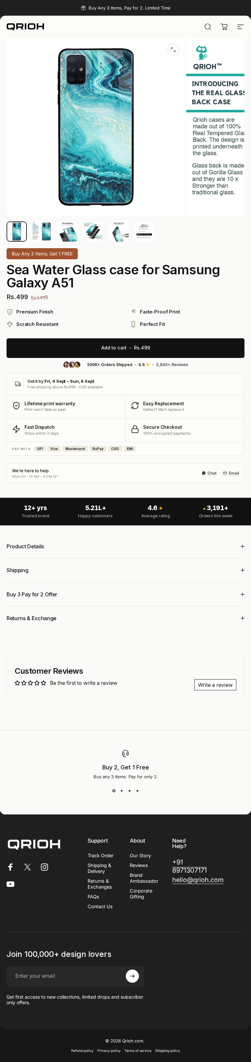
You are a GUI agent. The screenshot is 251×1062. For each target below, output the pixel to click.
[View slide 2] (122, 791)
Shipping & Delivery (99, 868)
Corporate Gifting (141, 893)
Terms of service (138, 1051)
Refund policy (82, 1051)
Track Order (100, 855)
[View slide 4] (137, 791)
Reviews (139, 865)
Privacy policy (109, 1051)
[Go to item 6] (144, 231)
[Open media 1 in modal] (173, 49)
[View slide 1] (114, 791)
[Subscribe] (132, 976)
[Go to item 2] (42, 231)
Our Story (140, 855)
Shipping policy (167, 1051)
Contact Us (100, 906)
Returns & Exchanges (100, 884)
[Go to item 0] (17, 231)
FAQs (93, 896)
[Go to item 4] (93, 231)
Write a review (215, 685)
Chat (212, 473)
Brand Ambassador (144, 878)
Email (234, 473)
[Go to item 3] (68, 231)
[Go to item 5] (119, 231)
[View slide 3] (129, 791)
